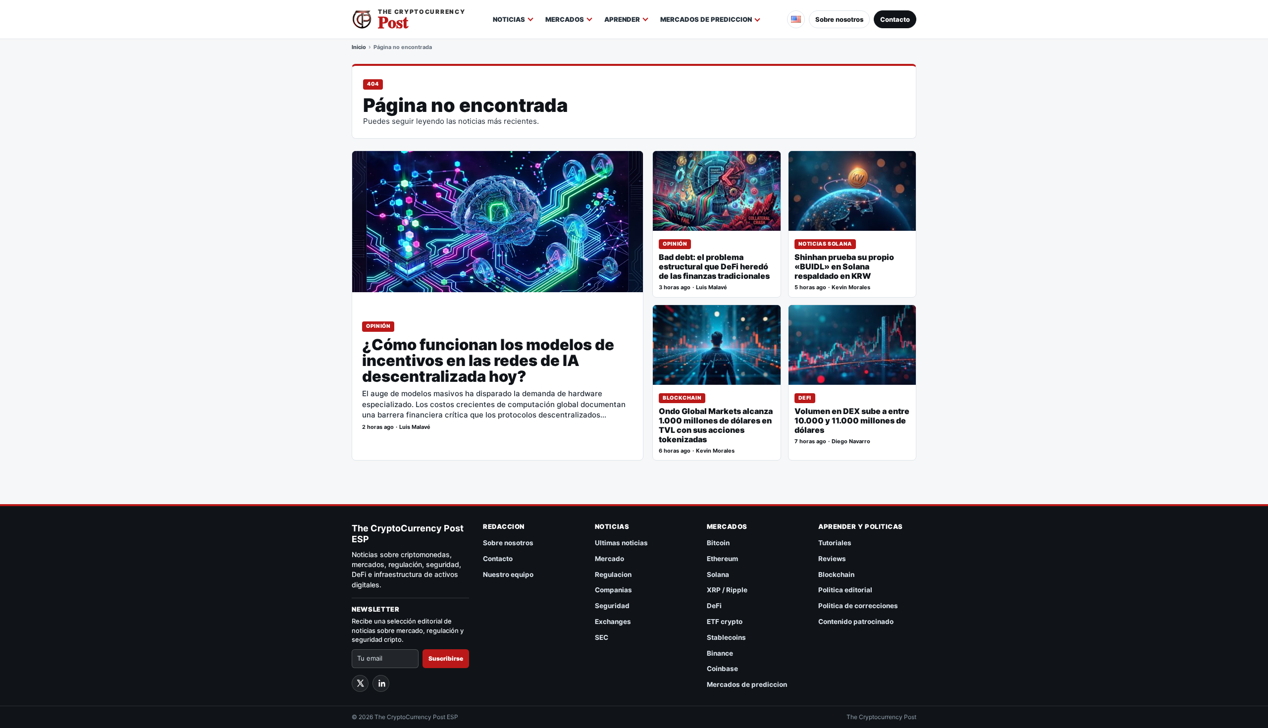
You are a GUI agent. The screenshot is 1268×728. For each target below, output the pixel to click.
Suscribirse (445, 658)
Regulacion (613, 574)
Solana (718, 574)
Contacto (895, 19)
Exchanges (613, 621)
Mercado (609, 559)
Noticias (509, 19)
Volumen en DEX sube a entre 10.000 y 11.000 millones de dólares (851, 421)
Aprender (622, 19)
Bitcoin (718, 543)
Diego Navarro (851, 441)
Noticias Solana (825, 244)
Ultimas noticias (621, 543)
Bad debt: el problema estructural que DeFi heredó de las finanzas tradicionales (714, 267)
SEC (601, 637)
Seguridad (612, 606)
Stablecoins (726, 637)
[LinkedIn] (380, 683)
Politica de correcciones (858, 606)
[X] (360, 683)
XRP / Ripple (727, 590)
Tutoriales (834, 543)
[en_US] (796, 19)
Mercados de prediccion (706, 19)
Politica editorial (845, 590)
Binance (720, 653)
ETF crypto (724, 621)
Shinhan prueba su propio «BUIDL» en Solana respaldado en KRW (844, 267)
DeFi (805, 398)
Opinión (378, 326)
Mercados (564, 19)
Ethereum (722, 559)
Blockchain (682, 398)
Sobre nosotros (839, 19)
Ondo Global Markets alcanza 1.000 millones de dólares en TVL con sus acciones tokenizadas (716, 425)
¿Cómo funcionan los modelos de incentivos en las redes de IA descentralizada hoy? (488, 361)
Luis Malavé (414, 427)
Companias (613, 590)
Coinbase (722, 669)
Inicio (359, 47)
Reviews (832, 559)
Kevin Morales (851, 287)
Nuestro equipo (508, 574)
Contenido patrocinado (856, 621)
